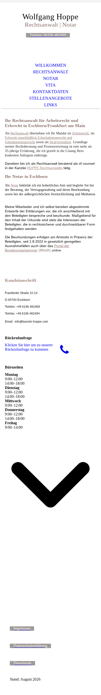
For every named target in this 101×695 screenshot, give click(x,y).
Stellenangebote (50, 98)
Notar (14, 185)
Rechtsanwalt (20, 133)
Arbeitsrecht (80, 133)
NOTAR (50, 78)
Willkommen (50, 65)
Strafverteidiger (60, 142)
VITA (50, 85)
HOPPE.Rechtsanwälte (45, 168)
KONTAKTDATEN (50, 91)
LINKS (50, 104)
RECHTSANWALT (50, 71)
